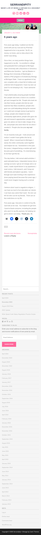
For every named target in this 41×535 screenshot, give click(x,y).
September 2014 (7, 467)
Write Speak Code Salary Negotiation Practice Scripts (19, 314)
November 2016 (7, 390)
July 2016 (5, 406)
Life (6, 227)
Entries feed (6, 516)
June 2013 (5, 488)
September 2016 (7, 398)
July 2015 (5, 447)
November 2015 (7, 431)
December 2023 (7, 358)
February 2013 (6, 500)
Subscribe (9, 344)
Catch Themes (34, 532)
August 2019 (6, 370)
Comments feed (7, 520)
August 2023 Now (7, 306)
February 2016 (6, 419)
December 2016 (7, 386)
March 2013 (6, 496)
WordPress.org (6, 524)
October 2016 (6, 394)
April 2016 (5, 414)
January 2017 (6, 382)
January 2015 (6, 463)
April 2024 (5, 298)
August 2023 (6, 362)
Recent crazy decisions (12, 233)
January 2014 (6, 479)
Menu (20, 20)
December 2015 (7, 427)
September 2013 (7, 484)
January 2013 (6, 504)
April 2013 (5, 492)
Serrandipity (20, 4)
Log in (4, 512)
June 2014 (5, 471)
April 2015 (5, 459)
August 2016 (6, 402)
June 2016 (5, 410)
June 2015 (5, 451)
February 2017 (6, 378)
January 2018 (6, 374)
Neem (18, 33)
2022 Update (6, 310)
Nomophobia (32, 233)
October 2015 (6, 435)
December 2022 (7, 366)
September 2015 (7, 439)
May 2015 (5, 455)
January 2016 (6, 423)
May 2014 (5, 475)
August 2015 (6, 443)
